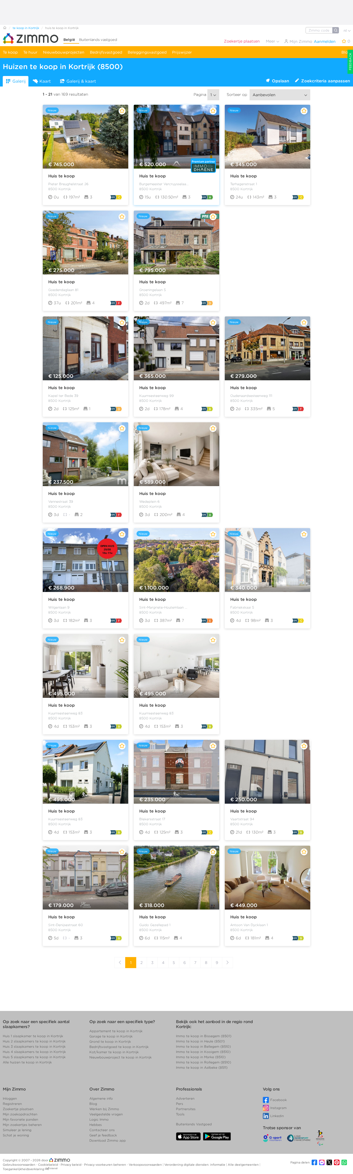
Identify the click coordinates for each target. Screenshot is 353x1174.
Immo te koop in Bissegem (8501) (203, 1036)
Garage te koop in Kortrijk (111, 1036)
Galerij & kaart (81, 81)
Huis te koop (61, 176)
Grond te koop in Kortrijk (110, 1041)
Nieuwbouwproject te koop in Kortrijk (120, 1057)
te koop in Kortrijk (26, 28)
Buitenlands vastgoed (98, 40)
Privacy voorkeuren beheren (105, 1165)
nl (346, 30)
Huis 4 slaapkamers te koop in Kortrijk (34, 1052)
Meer (271, 41)
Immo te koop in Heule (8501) (200, 1041)
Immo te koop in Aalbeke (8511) (202, 1067)
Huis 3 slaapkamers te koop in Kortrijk (34, 1046)
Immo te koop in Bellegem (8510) (203, 1046)
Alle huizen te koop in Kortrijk (27, 1062)
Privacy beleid (71, 1165)
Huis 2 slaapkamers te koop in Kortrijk (34, 1041)
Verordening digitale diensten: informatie (195, 1165)
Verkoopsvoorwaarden (146, 1165)
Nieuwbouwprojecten (63, 52)
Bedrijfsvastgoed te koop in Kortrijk (119, 1047)
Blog (345, 52)
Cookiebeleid (48, 1165)
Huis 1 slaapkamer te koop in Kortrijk (33, 1036)
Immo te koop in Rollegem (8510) (203, 1062)
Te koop (10, 52)
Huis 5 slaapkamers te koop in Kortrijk (34, 1057)
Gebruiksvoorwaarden (19, 1165)
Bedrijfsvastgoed (106, 52)
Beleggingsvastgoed (147, 52)
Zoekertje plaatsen (242, 41)
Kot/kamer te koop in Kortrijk (114, 1052)
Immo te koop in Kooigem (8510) (203, 1052)
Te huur (30, 52)
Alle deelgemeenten (244, 1165)
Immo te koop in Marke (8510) (201, 1057)
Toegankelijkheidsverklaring (23, 1169)
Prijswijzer (182, 52)
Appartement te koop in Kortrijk (116, 1031)
